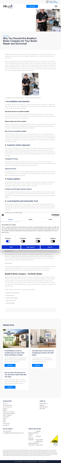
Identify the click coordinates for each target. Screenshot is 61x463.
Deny (11, 247)
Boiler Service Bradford (9, 411)
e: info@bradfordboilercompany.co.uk (13, 433)
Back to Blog (6, 35)
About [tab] (50, 219)
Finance (5, 408)
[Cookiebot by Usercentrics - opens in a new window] (52, 215)
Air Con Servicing (7, 406)
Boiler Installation (7, 415)
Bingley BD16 (39, 439)
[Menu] (56, 6)
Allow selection (31, 247)
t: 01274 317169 (7, 431)
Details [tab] (30, 219)
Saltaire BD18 (32, 443)
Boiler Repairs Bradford (9, 413)
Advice (4, 418)
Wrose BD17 (31, 445)
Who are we (6, 423)
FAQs (4, 421)
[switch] (23, 241)
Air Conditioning (7, 405)
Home (4, 403)
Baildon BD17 (32, 433)
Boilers (5, 410)
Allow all (50, 247)
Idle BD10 (38, 436)
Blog (4, 420)
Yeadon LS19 (39, 445)
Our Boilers (6, 416)
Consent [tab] (10, 219)
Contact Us (6, 425)
